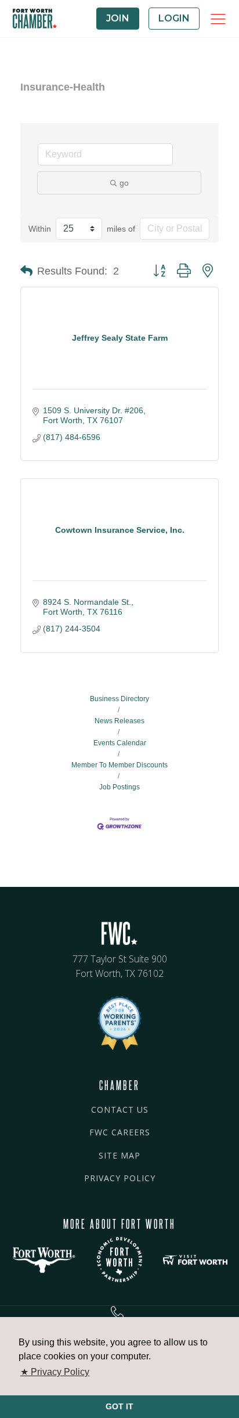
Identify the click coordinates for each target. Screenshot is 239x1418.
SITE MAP (119, 1155)
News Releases (119, 721)
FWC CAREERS (119, 1132)
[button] (26, 271)
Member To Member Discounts (119, 765)
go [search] (124, 182)
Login (174, 18)
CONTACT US (120, 1109)
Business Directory (119, 699)
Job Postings (119, 787)
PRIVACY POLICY (119, 1178)
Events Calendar (119, 743)
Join (117, 18)
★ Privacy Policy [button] (54, 1372)
